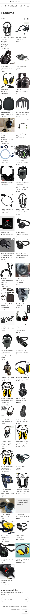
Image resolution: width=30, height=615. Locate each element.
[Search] (5, 6)
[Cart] (28, 6)
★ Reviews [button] (28, 309)
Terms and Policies (15, 609)
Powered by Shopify (22, 606)
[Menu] (2, 6)
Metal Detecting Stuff (12, 606)
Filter (4, 19)
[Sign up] (26, 599)
